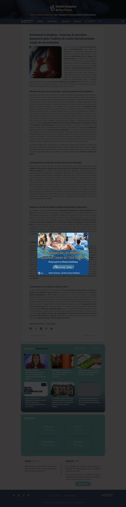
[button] (63, 253)
